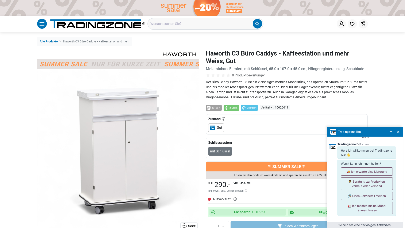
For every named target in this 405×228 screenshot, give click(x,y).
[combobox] (205, 24)
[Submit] (257, 23)
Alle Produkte (49, 41)
